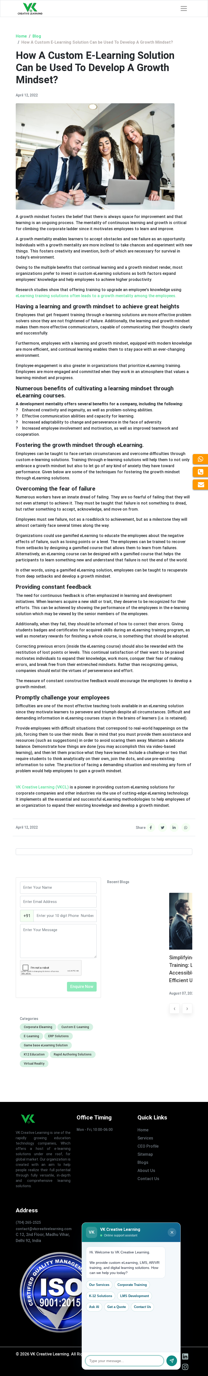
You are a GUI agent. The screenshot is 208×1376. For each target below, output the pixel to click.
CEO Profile (148, 1146)
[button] (174, 1008)
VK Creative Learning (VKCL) (42, 787)
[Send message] (171, 1360)
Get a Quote (116, 1307)
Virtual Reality (34, 1063)
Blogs (142, 1162)
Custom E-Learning (75, 1027)
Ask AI (94, 1307)
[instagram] (185, 1367)
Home (21, 36)
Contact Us (148, 1178)
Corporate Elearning (38, 1027)
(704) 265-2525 (28, 1222)
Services (145, 1138)
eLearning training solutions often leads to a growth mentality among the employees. (96, 295)
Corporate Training (132, 1285)
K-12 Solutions (100, 1296)
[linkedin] (185, 1356)
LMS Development (134, 1296)
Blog (36, 36)
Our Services (99, 1285)
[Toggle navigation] (183, 8)
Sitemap (145, 1154)
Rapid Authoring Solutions (73, 1054)
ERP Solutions (58, 1036)
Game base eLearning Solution (46, 1045)
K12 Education (34, 1054)
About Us (146, 1170)
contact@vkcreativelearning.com (44, 1229)
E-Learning (31, 1036)
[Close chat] (172, 1232)
